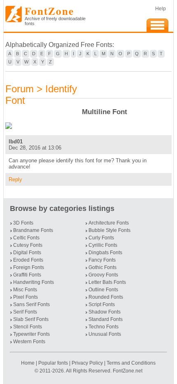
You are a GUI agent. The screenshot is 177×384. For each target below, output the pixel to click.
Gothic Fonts (102, 267)
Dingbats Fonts (105, 252)
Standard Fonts (105, 319)
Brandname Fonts (33, 230)
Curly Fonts (101, 238)
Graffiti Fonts (27, 275)
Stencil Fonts (27, 327)
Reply (15, 179)
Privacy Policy (87, 363)
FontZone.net (127, 371)
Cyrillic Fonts (102, 245)
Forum (19, 88)
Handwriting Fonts (33, 282)
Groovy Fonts (103, 275)
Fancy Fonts (102, 260)
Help (160, 9)
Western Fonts (29, 341)
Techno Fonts (103, 327)
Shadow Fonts (104, 312)
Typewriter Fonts (31, 334)
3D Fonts (23, 223)
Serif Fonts (25, 312)
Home (28, 363)
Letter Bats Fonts (107, 282)
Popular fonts (53, 363)
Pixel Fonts (25, 297)
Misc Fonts (25, 290)
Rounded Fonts (105, 297)
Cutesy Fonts (27, 245)
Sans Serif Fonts (31, 304)
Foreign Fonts (28, 267)
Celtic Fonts (26, 238)
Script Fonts (101, 304)
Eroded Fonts (28, 260)
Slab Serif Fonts (31, 319)
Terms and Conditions (131, 363)
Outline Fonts (103, 290)
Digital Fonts (27, 252)
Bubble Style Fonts (109, 230)
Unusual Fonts (104, 334)
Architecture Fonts (108, 223)
